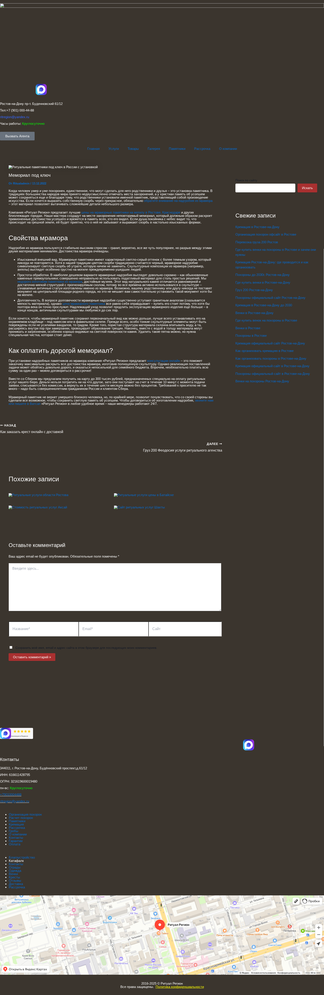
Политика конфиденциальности (180, 987)
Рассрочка (202, 149)
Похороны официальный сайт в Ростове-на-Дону (272, 374)
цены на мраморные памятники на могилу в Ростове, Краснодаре (130, 212)
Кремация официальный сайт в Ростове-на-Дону (272, 366)
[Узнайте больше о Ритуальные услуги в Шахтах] (139, 507)
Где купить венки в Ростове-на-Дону (262, 282)
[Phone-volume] (5, 767)
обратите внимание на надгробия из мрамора (178, 201)
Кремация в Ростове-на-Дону (257, 227)
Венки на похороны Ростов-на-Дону (262, 381)
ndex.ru (23, 801)
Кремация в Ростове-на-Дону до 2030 (263, 305)
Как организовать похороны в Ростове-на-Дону (270, 358)
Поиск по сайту (246, 180)
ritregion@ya (9, 801)
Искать (307, 188)
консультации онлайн (164, 361)
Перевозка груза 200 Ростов (256, 242)
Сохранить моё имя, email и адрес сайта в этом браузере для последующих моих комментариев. (86, 647)
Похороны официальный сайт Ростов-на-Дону (270, 297)
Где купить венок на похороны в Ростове (266, 320)
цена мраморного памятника (83, 303)
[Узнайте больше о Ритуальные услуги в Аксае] (38, 507)
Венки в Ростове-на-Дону (254, 313)
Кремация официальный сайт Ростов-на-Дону (270, 343)
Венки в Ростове (247, 328)
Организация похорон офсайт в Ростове (265, 234)
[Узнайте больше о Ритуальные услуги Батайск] (144, 495)
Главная (93, 149)
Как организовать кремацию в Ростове (264, 351)
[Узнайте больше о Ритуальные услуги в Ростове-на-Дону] (38, 495)
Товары (133, 149)
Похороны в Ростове (251, 335)
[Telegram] (5, 744)
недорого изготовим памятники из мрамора (49, 281)
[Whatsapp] (5, 756)
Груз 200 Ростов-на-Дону (254, 290)
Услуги (113, 149)
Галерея (154, 149)
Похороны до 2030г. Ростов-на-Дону (262, 275)
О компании (228, 149)
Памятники (177, 149)
